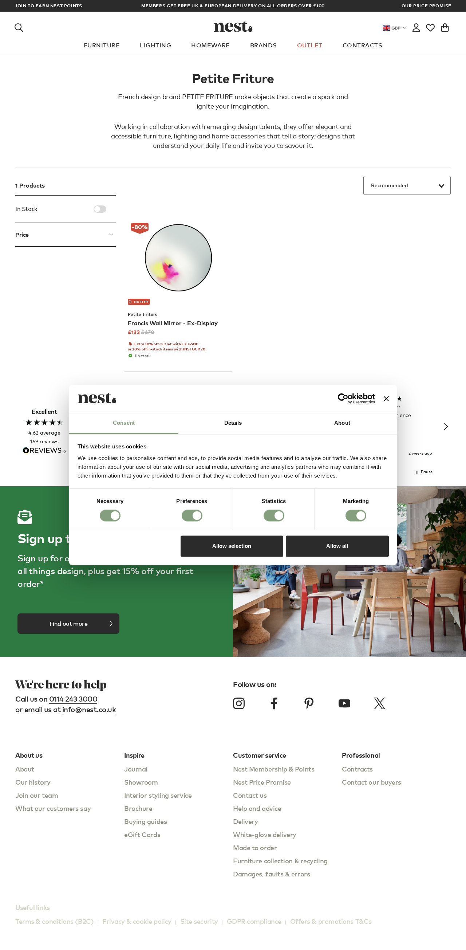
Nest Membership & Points (273, 769)
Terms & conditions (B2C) (54, 921)
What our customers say (53, 808)
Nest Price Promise (262, 782)
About (24, 769)
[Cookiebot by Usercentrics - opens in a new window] (343, 398)
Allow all (337, 546)
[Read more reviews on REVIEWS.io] (44, 451)
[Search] (19, 26)
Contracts (362, 45)
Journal (135, 769)
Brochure (138, 808)
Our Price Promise (426, 5)
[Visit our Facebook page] (274, 703)
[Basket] (445, 26)
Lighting (155, 45)
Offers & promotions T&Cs (331, 921)
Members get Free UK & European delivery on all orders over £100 (233, 5)
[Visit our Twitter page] (379, 703)
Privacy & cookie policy (136, 921)
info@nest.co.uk (89, 709)
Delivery (245, 821)
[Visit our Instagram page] (238, 703)
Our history (32, 782)
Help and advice (257, 808)
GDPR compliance (254, 921)
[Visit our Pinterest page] (309, 703)
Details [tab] (233, 423)
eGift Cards (142, 834)
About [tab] (342, 423)
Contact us (250, 795)
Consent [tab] (124, 423)
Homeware (210, 45)
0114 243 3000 (73, 698)
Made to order (255, 847)
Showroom (141, 782)
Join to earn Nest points (48, 5)
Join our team (36, 795)
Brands (263, 45)
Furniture (102, 45)
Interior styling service (157, 795)
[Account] (416, 26)
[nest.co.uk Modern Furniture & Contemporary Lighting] (233, 26)
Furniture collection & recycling (280, 860)
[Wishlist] (430, 26)
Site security (199, 921)
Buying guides (145, 821)
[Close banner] (386, 398)
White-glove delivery (264, 834)
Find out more (69, 623)
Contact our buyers (371, 782)
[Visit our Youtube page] (344, 703)
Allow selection (231, 546)
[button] (445, 426)
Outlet (310, 45)
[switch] (192, 516)
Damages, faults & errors (271, 873)
